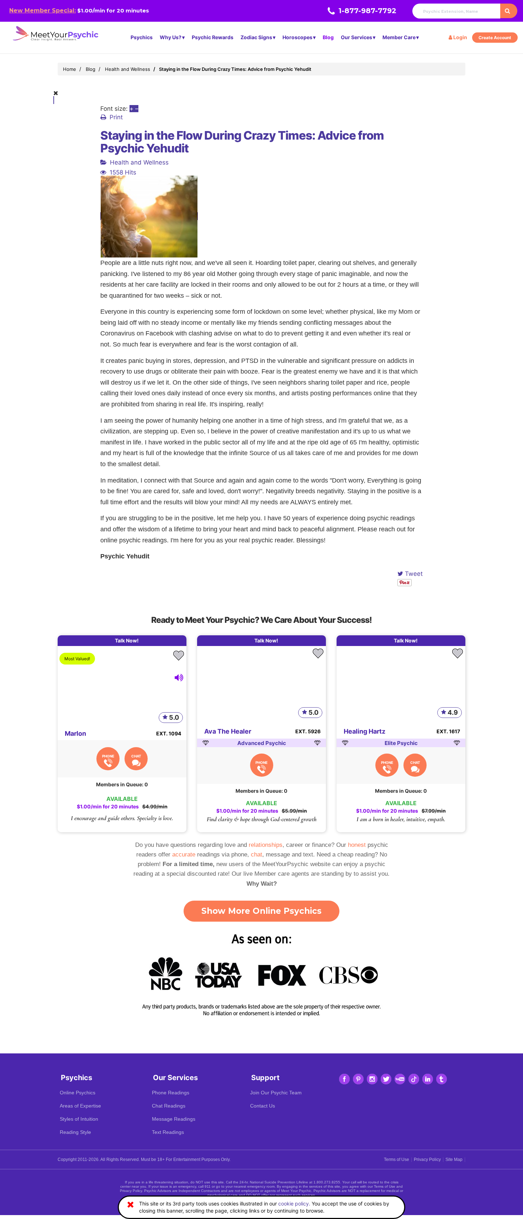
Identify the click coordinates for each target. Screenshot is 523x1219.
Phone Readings (170, 1092)
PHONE (108, 756)
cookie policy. (294, 1203)
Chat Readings (168, 1106)
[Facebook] (344, 1079)
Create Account (495, 37)
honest (357, 845)
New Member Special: (42, 10)
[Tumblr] (441, 1079)
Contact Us (262, 1106)
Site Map (454, 1159)
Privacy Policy (427, 1159)
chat (256, 854)
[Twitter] (386, 1079)
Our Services (356, 37)
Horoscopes (297, 37)
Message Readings (173, 1119)
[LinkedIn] (427, 1079)
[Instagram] (372, 1079)
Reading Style (75, 1132)
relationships (265, 845)
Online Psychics (77, 1092)
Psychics (142, 37)
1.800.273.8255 (326, 1182)
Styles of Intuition (79, 1119)
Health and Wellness (139, 162)
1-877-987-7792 (367, 10)
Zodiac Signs (256, 37)
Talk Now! (127, 640)
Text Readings (168, 1132)
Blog (328, 37)
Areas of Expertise (80, 1106)
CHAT (136, 756)
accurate (183, 854)
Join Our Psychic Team (276, 1092)
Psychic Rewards (212, 37)
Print (116, 117)
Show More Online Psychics (261, 911)
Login (459, 37)
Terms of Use (396, 1159)
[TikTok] (413, 1079)
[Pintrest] (358, 1079)
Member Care (399, 37)
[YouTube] (400, 1079)
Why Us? (170, 37)
